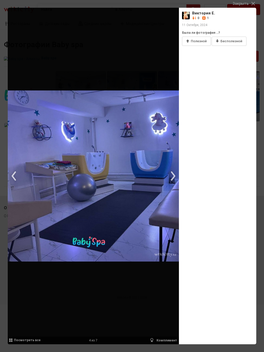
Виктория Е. (203, 13)
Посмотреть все (27, 340)
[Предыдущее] (14, 176)
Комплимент (166, 340)
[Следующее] (172, 176)
